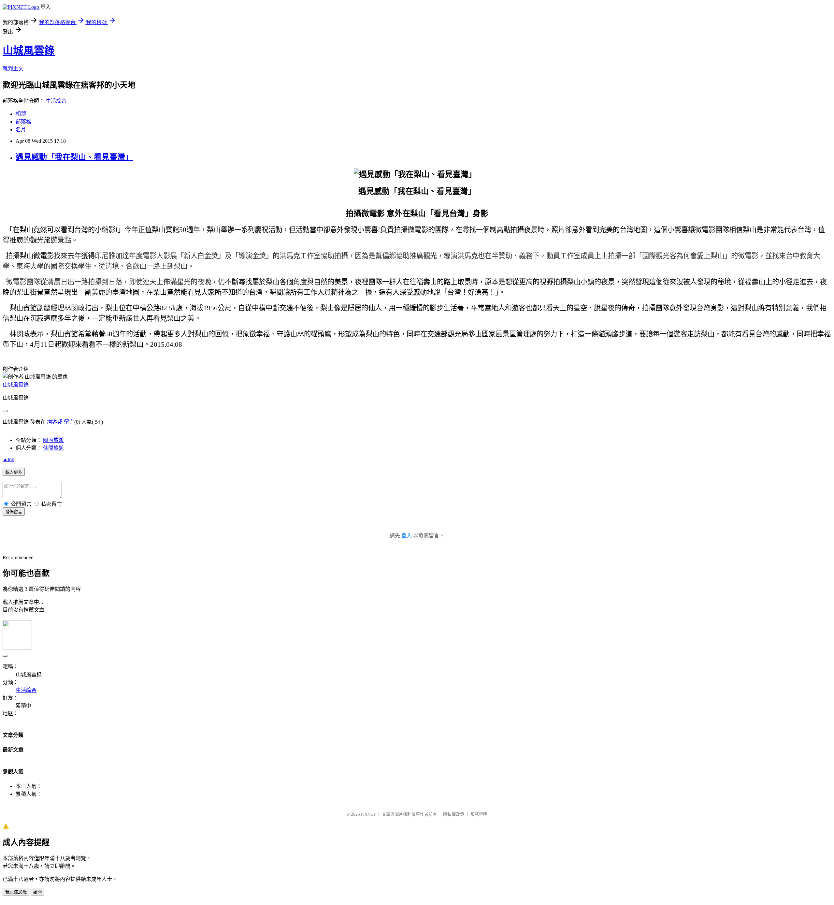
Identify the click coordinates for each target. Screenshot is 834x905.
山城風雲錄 (29, 50)
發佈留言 (13, 511)
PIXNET (368, 814)
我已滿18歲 (16, 892)
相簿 (21, 114)
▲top (8, 459)
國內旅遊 (53, 440)
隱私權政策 (453, 814)
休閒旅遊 (53, 448)
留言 (69, 422)
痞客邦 (55, 422)
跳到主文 (13, 68)
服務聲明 (478, 814)
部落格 (23, 121)
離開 (37, 892)
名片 (21, 129)
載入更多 (13, 472)
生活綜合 (56, 101)
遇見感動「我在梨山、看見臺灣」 (74, 157)
